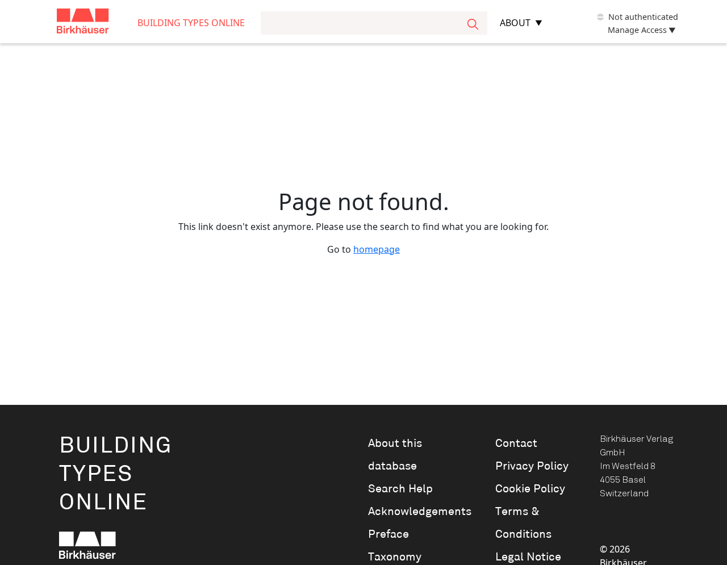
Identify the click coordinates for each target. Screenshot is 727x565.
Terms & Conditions (523, 523)
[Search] (472, 23)
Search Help (400, 489)
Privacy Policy (532, 466)
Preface (388, 534)
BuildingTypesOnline (115, 474)
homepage (376, 249)
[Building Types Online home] (97, 23)
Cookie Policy (530, 489)
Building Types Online (191, 22)
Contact (516, 443)
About (515, 22)
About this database (395, 454)
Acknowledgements (415, 512)
